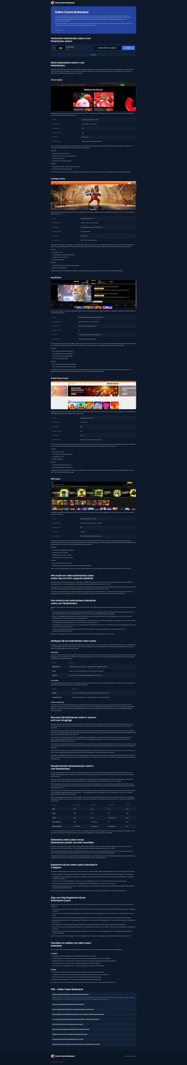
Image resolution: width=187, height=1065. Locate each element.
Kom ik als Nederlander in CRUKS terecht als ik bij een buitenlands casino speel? (73, 1009)
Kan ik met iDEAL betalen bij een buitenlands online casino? (67, 1024)
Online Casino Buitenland (130, 1056)
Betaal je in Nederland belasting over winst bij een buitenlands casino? (70, 994)
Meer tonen (93, 54)
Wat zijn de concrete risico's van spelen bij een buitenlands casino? (69, 1034)
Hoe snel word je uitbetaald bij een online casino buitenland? (68, 1004)
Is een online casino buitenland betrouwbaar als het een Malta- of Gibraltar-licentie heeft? (75, 1019)
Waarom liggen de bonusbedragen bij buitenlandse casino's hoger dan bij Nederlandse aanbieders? (78, 1014)
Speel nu (128, 48)
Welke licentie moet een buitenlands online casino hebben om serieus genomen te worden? (76, 1044)
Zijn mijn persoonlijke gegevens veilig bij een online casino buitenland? (70, 1029)
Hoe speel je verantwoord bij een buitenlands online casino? (68, 1039)
